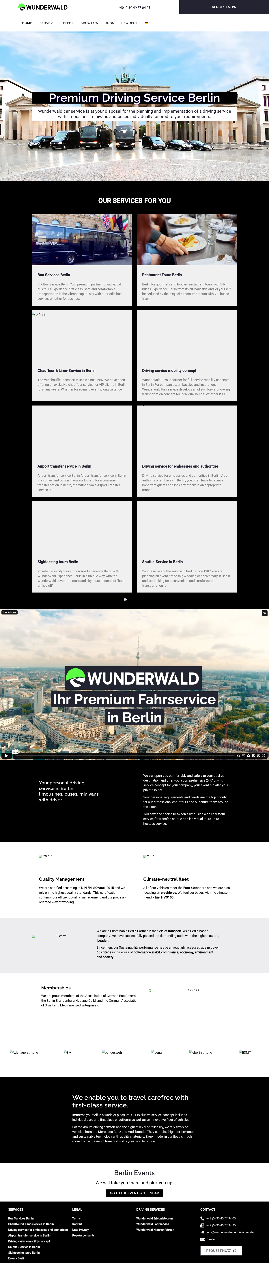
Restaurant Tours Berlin (162, 275)
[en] (43, 7)
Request (129, 23)
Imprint (77, 1224)
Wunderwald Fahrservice (152, 1224)
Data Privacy (80, 1230)
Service (47, 23)
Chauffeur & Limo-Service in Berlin (67, 370)
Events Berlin (16, 1258)
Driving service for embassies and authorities (180, 466)
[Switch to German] (146, 23)
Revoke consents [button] (83, 1235)
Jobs (109, 23)
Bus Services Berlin (54, 275)
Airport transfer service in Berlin (64, 466)
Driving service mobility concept (169, 370)
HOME (27, 23)
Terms (76, 1218)
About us (89, 23)
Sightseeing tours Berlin (58, 562)
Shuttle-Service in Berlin (162, 562)
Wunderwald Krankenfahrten (155, 1230)
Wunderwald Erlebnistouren (154, 1218)
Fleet (68, 23)
